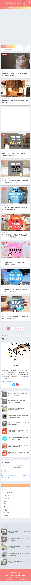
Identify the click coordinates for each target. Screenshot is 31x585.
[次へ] (22, 328)
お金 (4, 489)
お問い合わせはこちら (7, 381)
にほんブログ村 (5, 477)
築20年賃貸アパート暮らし (11, 513)
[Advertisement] (15, 27)
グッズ (4, 216)
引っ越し (4, 54)
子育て (4, 188)
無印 (3, 81)
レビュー (5, 495)
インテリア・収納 (7, 492)
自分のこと (6, 515)
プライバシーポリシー (15, 577)
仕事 (3, 243)
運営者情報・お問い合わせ (15, 8)
